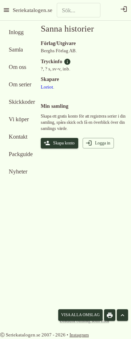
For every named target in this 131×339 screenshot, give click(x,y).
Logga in (102, 143)
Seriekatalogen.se (32, 10)
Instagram (79, 335)
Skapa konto (64, 143)
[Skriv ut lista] (109, 315)
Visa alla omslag (80, 315)
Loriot (47, 87)
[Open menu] (6, 10)
